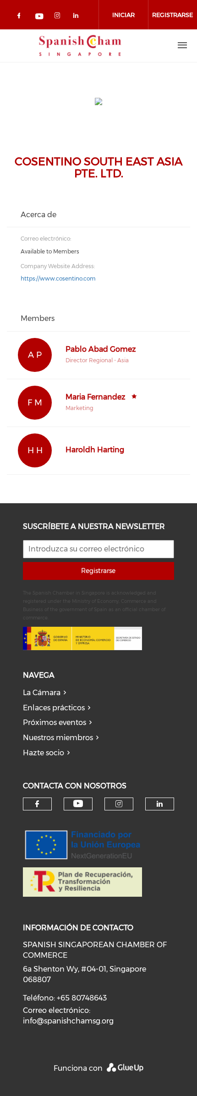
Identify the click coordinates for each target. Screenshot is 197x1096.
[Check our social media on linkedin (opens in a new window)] (78, 17)
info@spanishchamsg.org (68, 1021)
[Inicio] (80, 45)
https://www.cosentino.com (58, 278)
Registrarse (98, 571)
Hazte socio (43, 752)
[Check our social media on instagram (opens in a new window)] (59, 17)
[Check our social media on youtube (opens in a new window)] (40, 17)
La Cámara (41, 692)
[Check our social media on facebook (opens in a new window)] (20, 17)
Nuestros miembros (58, 737)
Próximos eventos (54, 722)
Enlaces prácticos (54, 707)
